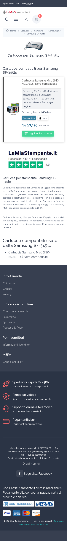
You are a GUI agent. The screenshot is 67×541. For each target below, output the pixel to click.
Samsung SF (54, 31)
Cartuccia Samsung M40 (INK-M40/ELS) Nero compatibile (40, 82)
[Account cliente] (25, 19)
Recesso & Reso (13, 327)
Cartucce (25, 31)
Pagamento (9, 316)
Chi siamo (9, 283)
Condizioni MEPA (13, 361)
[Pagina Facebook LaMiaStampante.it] (19, 473)
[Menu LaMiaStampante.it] (16, 19)
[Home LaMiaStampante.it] (17, 12)
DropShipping (31, 463)
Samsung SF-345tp (36, 34)
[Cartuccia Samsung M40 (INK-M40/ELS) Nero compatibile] (11, 109)
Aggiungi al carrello (40, 133)
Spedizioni (9, 322)
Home (13, 31)
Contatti (7, 288)
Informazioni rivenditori (16, 344)
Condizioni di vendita (15, 311)
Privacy (7, 294)
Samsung (39, 31)
